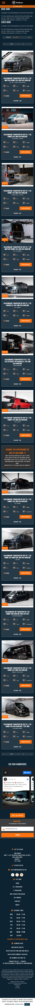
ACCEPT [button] (27, 1004)
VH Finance (17, 898)
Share (7, 96)
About (17, 905)
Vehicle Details (26, 95)
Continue (17, 835)
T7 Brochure (17, 890)
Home (17, 883)
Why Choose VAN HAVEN (17, 894)
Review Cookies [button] (19, 1004)
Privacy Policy (14, 961)
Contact (17, 901)
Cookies (23, 961)
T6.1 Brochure (17, 887)
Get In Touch (17, 815)
